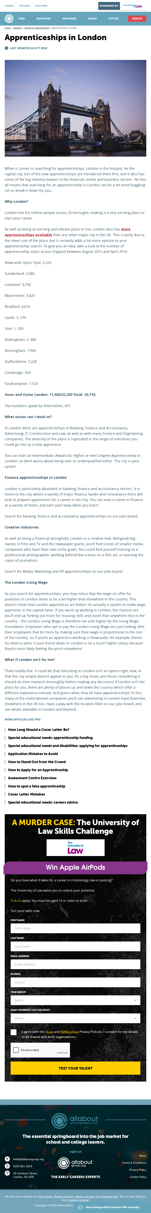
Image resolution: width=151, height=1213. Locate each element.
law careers (45, 1196)
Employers (43, 18)
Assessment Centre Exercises (32, 778)
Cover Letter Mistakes (26, 794)
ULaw (49, 1032)
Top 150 (113, 18)
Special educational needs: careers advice (43, 802)
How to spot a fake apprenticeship (36, 786)
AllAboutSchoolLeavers (10, 19)
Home (8, 28)
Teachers (24, 6)
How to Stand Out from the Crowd (37, 762)
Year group (18, 992)
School (16, 974)
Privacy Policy (137, 1169)
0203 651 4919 (22, 1166)
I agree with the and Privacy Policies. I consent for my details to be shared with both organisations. (80, 1034)
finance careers (64, 1196)
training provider (79, 1200)
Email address (20, 956)
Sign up (137, 18)
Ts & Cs (16, 900)
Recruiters (41, 6)
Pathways (17, 28)
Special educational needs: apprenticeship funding (50, 738)
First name (18, 920)
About (142, 1155)
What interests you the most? (30, 1010)
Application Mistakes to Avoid (33, 754)
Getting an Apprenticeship (36, 28)
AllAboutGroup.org (75, 1163)
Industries (69, 18)
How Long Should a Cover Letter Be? (38, 730)
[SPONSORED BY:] (133, 6)
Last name (17, 938)
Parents (9, 6)
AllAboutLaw (69, 1032)
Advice (92, 18)
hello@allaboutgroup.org (28, 1159)
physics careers (85, 1196)
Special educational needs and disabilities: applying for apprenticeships (67, 746)
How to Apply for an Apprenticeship (38, 770)
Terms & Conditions (134, 1162)
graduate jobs (109, 1196)
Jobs (21, 18)
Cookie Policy (138, 1176)
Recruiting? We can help (112, 1207)
